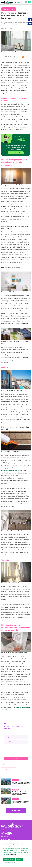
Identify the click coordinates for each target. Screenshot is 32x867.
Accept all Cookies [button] (8, 859)
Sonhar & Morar (7, 2)
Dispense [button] (19, 859)
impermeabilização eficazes (10, 470)
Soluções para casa (8, 769)
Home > (5, 9)
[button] (9, 862)
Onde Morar (10, 9)
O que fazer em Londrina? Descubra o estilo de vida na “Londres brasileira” (19, 793)
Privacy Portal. (12, 854)
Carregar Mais (16, 811)
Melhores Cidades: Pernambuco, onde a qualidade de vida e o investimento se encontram (20, 803)
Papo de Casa (5, 839)
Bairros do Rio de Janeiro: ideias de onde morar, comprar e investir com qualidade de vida (21, 784)
